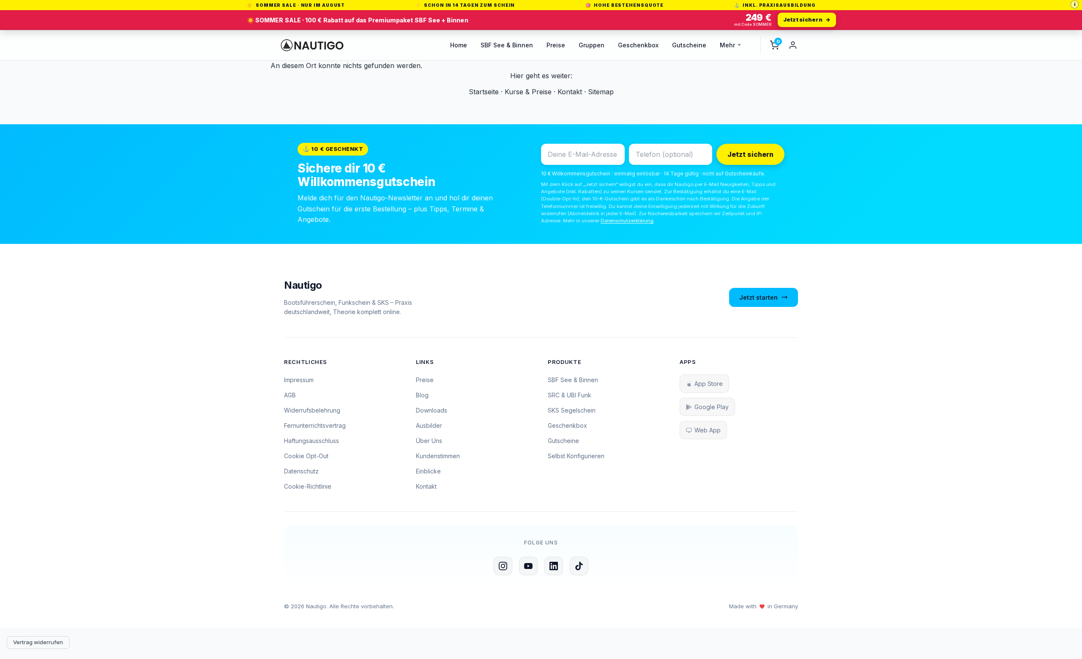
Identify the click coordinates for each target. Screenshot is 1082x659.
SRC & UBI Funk (569, 395)
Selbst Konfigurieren (576, 455)
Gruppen (591, 45)
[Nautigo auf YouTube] (528, 566)
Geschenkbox (638, 45)
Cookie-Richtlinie (307, 486)
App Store (708, 383)
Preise (555, 45)
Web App (707, 430)
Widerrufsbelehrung (312, 410)
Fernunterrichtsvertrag (315, 425)
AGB (290, 395)
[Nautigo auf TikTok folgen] (579, 566)
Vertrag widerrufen (38, 642)
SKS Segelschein (572, 410)
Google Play (711, 406)
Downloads (431, 410)
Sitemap (601, 92)
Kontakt (569, 92)
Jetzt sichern (750, 154)
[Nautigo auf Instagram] (503, 566)
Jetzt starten (758, 297)
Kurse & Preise (528, 92)
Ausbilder (429, 425)
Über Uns (429, 440)
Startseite (484, 92)
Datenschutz (301, 471)
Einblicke (428, 471)
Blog (422, 395)
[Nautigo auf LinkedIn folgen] (553, 566)
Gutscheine (689, 45)
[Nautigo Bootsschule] (312, 45)
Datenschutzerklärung (627, 221)
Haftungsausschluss (311, 440)
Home (458, 45)
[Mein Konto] (792, 45)
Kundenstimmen (438, 455)
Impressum (299, 379)
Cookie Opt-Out (306, 455)
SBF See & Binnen (507, 45)
